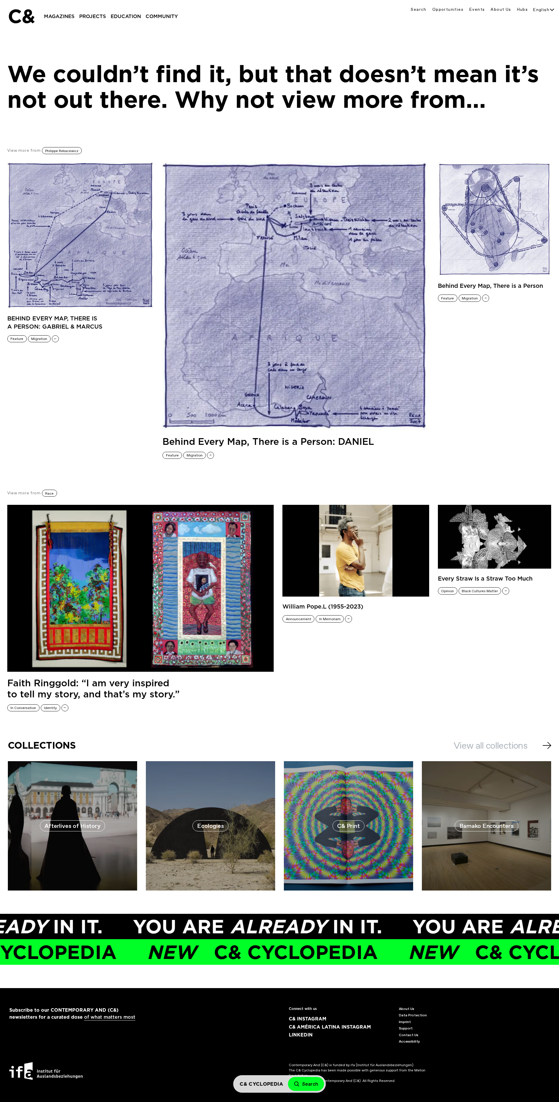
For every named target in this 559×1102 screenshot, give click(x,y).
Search (418, 9)
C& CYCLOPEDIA (209, 952)
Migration (39, 339)
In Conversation (23, 708)
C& (21, 16)
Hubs (522, 9)
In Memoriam (330, 619)
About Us (501, 9)
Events (477, 9)
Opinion (447, 591)
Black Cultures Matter (480, 591)
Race (49, 493)
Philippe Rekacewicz (61, 151)
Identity (50, 708)
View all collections (490, 745)
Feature (16, 339)
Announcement (298, 619)
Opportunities (448, 9)
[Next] (547, 745)
